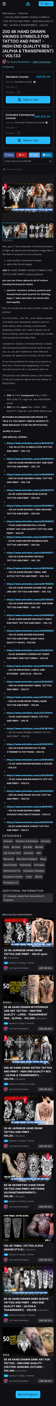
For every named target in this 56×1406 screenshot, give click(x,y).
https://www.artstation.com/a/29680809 (30, 615)
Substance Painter (13, 876)
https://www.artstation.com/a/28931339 (30, 822)
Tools (6, 847)
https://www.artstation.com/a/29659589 (30, 630)
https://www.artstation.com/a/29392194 (30, 650)
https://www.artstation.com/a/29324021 (30, 681)
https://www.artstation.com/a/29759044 (30, 584)
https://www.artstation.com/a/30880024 (30, 458)
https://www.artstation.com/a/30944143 (30, 443)
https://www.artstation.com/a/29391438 (30, 666)
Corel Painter (10, 865)
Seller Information (42, 62)
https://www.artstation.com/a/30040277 (30, 552)
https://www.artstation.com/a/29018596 (30, 775)
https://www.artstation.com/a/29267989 (30, 728)
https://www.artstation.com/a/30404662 (30, 505)
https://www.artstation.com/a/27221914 (30, 712)
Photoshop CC (11, 882)
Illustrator (29, 853)
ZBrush (38, 876)
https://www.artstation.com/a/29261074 (30, 744)
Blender (39, 847)
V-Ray (29, 876)
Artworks (9, 66)
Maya (43, 859)
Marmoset (8, 859)
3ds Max (27, 847)
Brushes (16, 847)
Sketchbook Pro (11, 870)
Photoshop (25, 865)
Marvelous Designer (27, 859)
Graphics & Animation (27, 841)
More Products (28, 1394)
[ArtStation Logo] (28, 4)
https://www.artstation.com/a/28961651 (30, 806)
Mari (39, 853)
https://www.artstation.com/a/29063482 (30, 759)
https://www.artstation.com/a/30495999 (30, 474)
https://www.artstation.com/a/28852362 (30, 791)
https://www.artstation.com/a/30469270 (30, 490)
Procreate (39, 865)
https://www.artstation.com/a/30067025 (30, 537)
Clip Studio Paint (12, 853)
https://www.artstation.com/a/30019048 (30, 568)
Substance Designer (33, 870)
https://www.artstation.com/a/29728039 (30, 599)
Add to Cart (31, 99)
